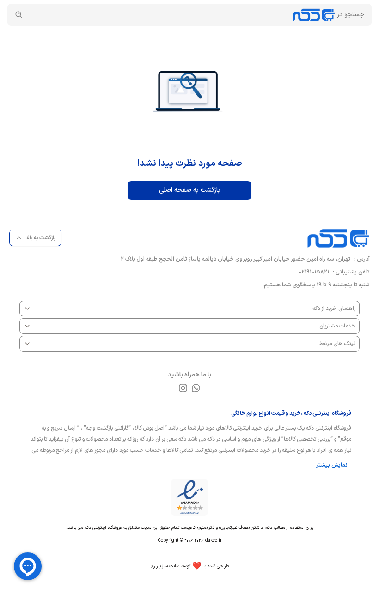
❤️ (190, 566)
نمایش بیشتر (332, 465)
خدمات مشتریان (337, 326)
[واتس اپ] (196, 388)
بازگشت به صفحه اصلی (189, 190)
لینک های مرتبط (337, 343)
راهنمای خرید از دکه (333, 308)
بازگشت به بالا (40, 238)
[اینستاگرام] (183, 388)
